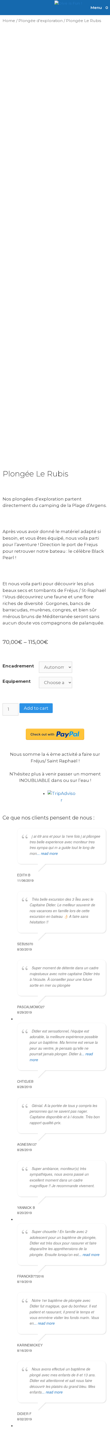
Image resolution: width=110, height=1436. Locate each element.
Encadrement (18, 665)
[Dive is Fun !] (68, 3)
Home (9, 20)
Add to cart (36, 708)
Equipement (17, 681)
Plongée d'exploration (40, 20)
